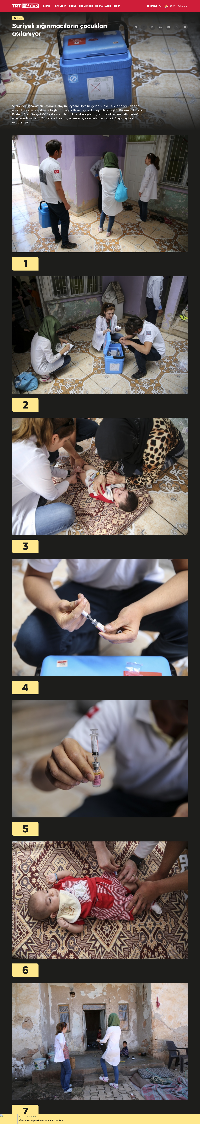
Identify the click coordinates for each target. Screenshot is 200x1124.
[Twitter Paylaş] (152, 27)
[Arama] (161, 6)
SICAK (46, 6)
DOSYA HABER (103, 6)
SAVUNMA (60, 6)
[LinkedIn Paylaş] (160, 27)
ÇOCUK (73, 6)
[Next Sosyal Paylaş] (136, 27)
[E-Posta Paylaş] (185, 27)
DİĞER (116, 6)
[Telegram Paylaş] (168, 27)
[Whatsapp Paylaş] (177, 27)
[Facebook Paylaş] (144, 27)
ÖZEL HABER (86, 6)
